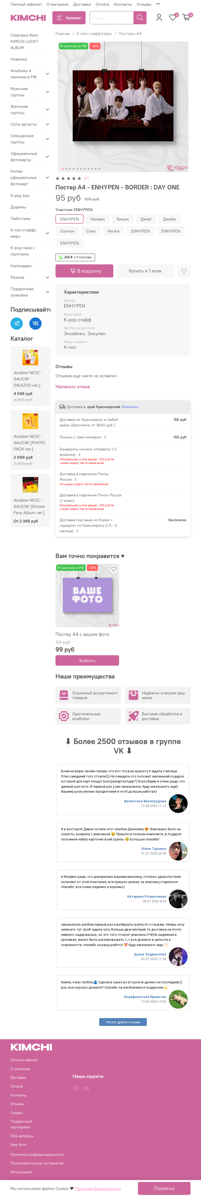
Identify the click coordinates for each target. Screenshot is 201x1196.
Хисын (122, 219)
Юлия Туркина (154, 849)
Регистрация (21, 1172)
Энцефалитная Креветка (145, 997)
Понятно (164, 1188)
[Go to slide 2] (66, 169)
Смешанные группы (22, 138)
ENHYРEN (170, 231)
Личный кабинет (26, 4)
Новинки (18, 59)
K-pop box (20, 195)
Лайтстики (20, 218)
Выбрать (87, 660)
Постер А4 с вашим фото (82, 634)
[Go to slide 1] (62, 169)
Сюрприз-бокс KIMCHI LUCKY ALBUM (24, 41)
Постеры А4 (130, 33)
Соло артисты (23, 124)
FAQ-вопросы (22, 1136)
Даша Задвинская (150, 954)
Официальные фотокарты (23, 156)
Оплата (102, 4)
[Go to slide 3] (70, 169)
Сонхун (67, 231)
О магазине (58, 4)
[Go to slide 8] (88, 169)
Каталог (73, 17)
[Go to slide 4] (73, 169)
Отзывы (144, 4)
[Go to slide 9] (92, 169)
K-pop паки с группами (22, 251)
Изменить (130, 406)
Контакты (123, 4)
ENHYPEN (69, 219)
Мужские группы (19, 91)
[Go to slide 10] (95, 169)
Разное (17, 277)
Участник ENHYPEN (73, 209)
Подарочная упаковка (22, 292)
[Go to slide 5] (77, 169)
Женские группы (19, 109)
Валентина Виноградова (145, 801)
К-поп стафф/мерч (94, 33)
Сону (91, 231)
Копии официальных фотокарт (23, 177)
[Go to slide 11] (99, 169)
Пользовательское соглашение (37, 1163)
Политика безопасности (98, 1188)
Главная (62, 33)
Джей (146, 219)
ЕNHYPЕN (69, 243)
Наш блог (18, 1144)
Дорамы (18, 207)
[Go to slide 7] (84, 169)
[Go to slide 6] (81, 169)
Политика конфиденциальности (37, 1154)
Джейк (169, 219)
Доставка (82, 4)
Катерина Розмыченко (146, 896)
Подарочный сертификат (21, 1124)
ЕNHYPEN (140, 231)
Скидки (16, 1112)
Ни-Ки (113, 231)
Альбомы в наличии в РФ (23, 73)
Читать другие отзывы (123, 1022)
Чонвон (98, 219)
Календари (20, 265)
